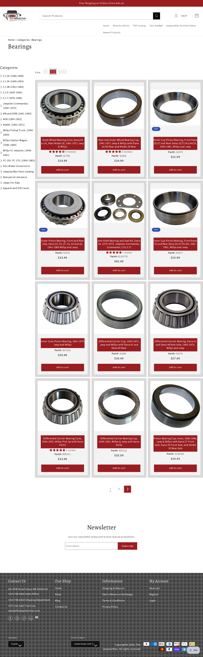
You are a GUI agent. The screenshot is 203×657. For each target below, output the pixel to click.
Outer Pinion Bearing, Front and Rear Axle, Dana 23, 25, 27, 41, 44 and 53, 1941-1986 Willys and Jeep (62, 244)
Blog (57, 600)
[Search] (156, 15)
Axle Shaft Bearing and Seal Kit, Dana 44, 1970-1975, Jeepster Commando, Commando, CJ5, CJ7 (119, 244)
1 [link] (110, 489)
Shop (58, 594)
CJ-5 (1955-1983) (12, 92)
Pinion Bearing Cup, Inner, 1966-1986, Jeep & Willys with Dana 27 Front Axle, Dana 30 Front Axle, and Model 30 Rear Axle (175, 443)
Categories (23, 40)
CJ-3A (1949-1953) (13, 81)
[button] (156, 25)
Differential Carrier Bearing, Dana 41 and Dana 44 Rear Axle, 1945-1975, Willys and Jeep (175, 345)
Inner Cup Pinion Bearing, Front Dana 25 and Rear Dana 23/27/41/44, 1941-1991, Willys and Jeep (175, 244)
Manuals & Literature (15, 177)
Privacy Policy (110, 607)
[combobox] (99, 15)
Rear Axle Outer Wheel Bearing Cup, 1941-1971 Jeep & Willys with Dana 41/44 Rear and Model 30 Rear (118, 143)
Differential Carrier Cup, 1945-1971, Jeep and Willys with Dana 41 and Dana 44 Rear (119, 345)
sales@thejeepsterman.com (24, 611)
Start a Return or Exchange (117, 594)
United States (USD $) (84, 644)
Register (154, 594)
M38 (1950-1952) (12, 119)
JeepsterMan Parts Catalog (18, 171)
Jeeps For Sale (11, 183)
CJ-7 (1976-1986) (12, 98)
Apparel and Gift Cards (16, 188)
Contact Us (61, 607)
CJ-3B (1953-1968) (13, 87)
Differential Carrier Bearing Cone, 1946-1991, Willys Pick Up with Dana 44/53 (62, 442)
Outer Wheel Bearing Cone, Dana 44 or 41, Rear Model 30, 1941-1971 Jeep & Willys (62, 143)
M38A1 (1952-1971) (14, 125)
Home (11, 40)
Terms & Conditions (113, 600)
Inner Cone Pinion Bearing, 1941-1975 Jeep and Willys (62, 343)
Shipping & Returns (113, 588)
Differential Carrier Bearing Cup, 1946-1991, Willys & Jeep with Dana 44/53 (119, 442)
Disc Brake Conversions (16, 166)
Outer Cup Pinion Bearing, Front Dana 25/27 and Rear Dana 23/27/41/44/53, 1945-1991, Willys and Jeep (175, 143)
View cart (154, 588)
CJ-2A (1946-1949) (13, 76)
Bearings (37, 40)
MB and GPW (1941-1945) (17, 113)
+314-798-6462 (16, 594)
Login (152, 600)
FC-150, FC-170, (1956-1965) (19, 160)
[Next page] (127, 489)
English (14, 644)
